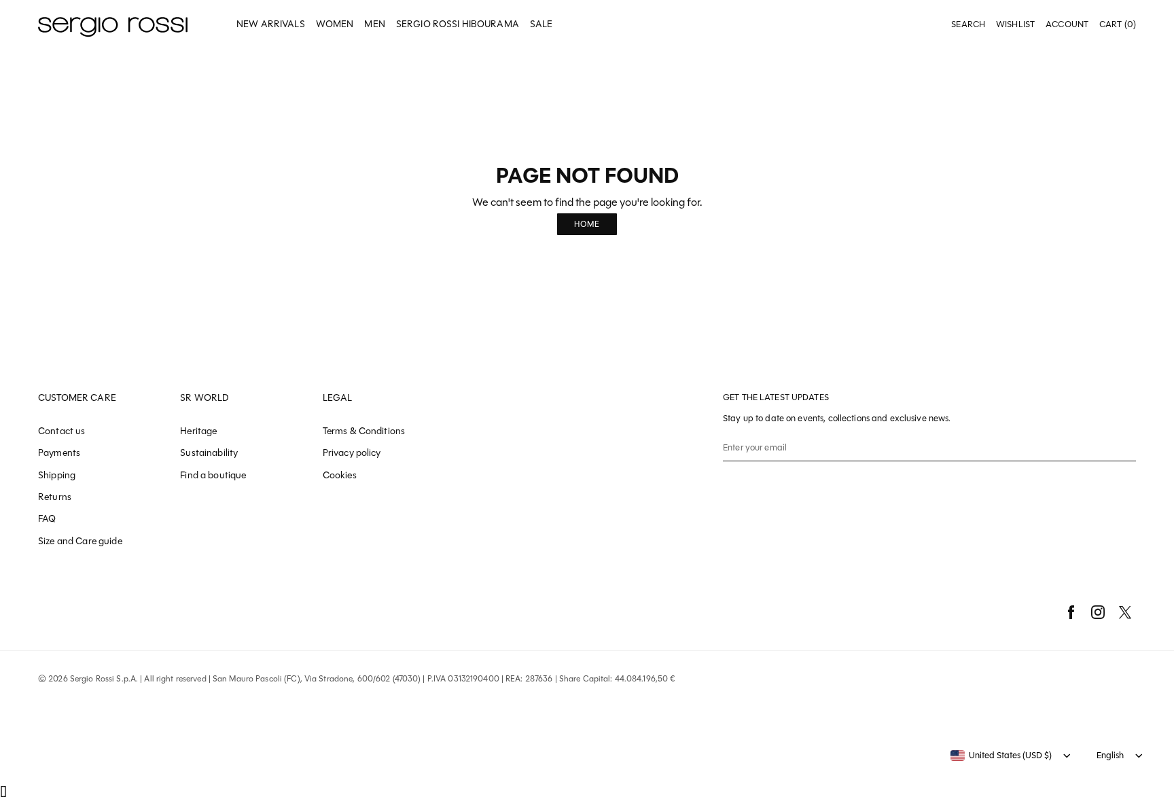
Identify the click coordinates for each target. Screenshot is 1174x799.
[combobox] (1001, 755)
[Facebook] (1071, 612)
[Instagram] (1098, 612)
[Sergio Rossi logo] (113, 24)
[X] (1125, 612)
